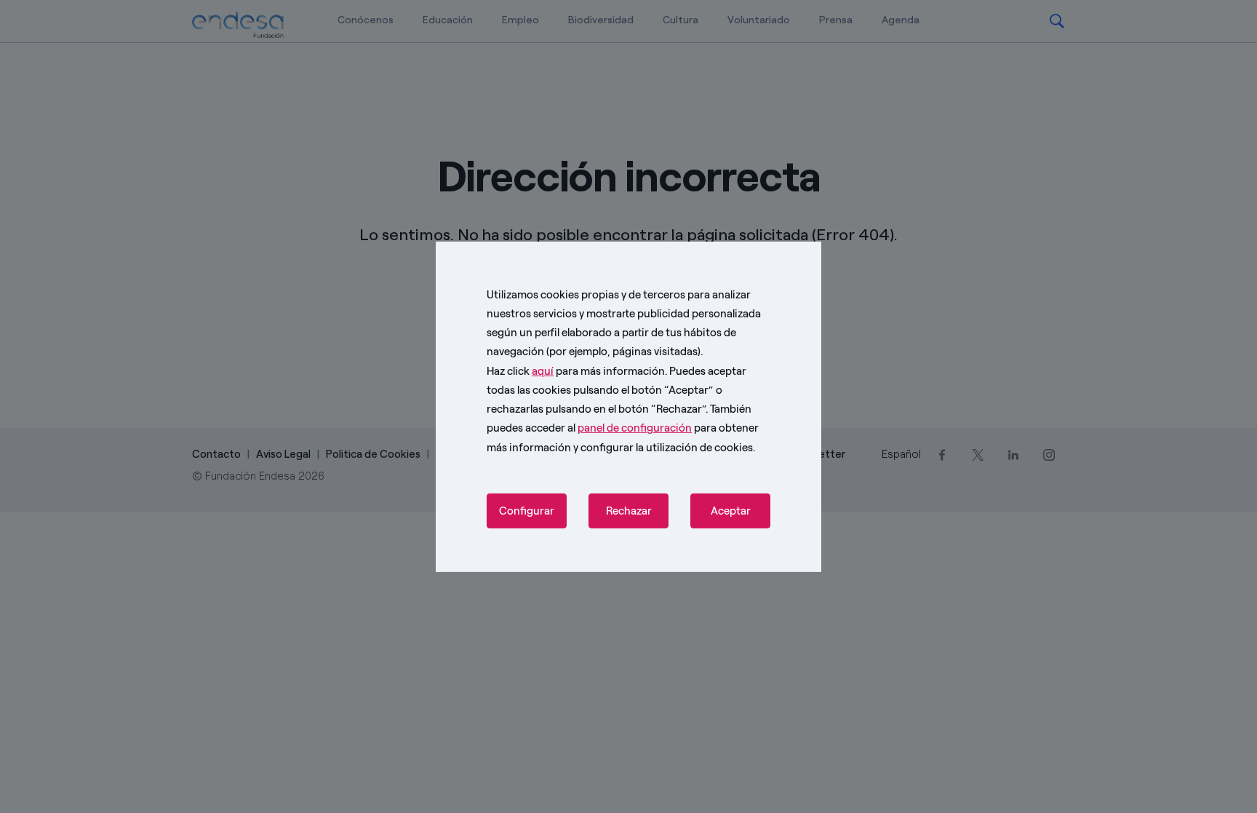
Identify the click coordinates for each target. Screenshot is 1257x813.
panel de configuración (635, 428)
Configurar (526, 510)
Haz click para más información (576, 370)
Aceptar (731, 510)
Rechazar (629, 510)
